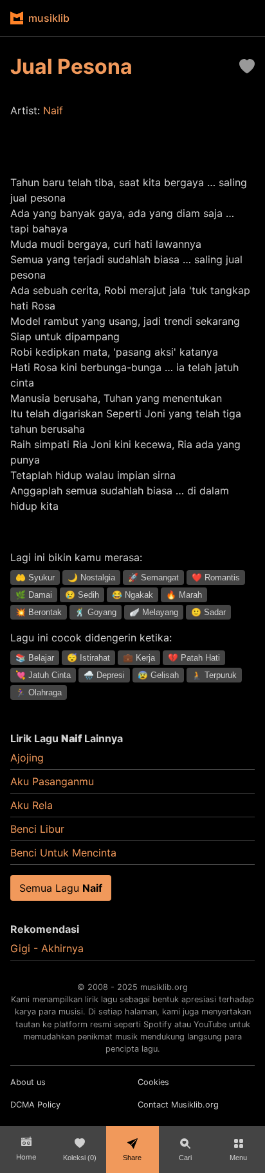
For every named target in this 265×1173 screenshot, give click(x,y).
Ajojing (27, 757)
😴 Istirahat (88, 658)
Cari (185, 1157)
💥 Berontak (38, 612)
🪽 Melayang (153, 612)
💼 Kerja (139, 658)
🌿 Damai (33, 595)
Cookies (153, 1082)
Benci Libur (37, 828)
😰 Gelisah (158, 675)
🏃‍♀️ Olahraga (38, 692)
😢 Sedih (82, 595)
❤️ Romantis (216, 577)
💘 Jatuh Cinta (43, 675)
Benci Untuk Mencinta (63, 852)
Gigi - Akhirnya (47, 948)
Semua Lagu (60, 888)
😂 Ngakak (132, 595)
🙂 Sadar (208, 612)
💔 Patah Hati (194, 658)
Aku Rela (31, 805)
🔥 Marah (184, 595)
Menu (238, 1157)
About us (28, 1082)
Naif (53, 110)
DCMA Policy (35, 1104)
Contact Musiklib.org (178, 1104)
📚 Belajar (34, 658)
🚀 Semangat (153, 577)
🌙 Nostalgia (91, 577)
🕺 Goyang (95, 612)
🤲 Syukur (35, 577)
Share (132, 1157)
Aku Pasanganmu (52, 781)
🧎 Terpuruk (214, 675)
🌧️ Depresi (104, 675)
